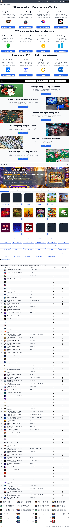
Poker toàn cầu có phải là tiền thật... (13, 469)
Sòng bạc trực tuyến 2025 (11, 461)
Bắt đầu (6, 182)
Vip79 (8, 332)
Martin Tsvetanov (10, 381)
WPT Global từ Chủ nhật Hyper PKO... (13, 361)
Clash (63, 204)
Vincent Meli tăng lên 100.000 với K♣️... (14, 475)
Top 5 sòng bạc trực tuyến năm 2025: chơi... (14, 460)
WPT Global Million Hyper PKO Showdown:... (15, 398)
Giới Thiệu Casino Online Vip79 (12, 331)
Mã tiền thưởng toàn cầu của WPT (13, 418)
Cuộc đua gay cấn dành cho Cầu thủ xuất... (14, 432)
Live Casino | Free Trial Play (61, 12)
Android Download (8, 36)
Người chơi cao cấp (52, 245)
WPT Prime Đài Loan (10, 427)
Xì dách (40, 238)
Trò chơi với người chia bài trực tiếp (17, 242)
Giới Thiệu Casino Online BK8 (12, 297)
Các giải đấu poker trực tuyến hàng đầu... (14, 448)
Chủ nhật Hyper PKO (10, 363)
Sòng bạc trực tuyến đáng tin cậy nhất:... (14, 346)
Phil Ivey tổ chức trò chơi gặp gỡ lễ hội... (14, 457)
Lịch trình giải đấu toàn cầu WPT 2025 (13, 306)
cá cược (8, 273)
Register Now (43, 36)
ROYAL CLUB (40, 233)
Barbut (5, 233)
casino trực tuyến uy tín (55, 526)
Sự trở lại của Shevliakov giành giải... (13, 303)
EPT (7, 443)
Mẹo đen (8, 375)
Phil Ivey (8, 458)
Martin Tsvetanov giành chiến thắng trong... (15, 380)
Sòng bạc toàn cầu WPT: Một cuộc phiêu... (14, 371)
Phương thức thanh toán (17, 253)
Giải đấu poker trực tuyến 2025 (12, 449)
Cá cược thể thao (40, 242)
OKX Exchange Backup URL (60, 36)
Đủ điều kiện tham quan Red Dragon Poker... (15, 318)
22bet (8, 393)
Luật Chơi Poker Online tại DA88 (12, 386)
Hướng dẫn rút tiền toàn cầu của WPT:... (14, 423)
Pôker (63, 238)
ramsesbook (28, 219)
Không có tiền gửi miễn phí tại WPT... (13, 497)
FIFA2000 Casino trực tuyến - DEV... (13, 488)
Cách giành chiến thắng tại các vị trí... (13, 466)
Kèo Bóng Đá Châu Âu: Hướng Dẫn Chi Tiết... (15, 272)
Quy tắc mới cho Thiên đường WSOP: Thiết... (15, 454)
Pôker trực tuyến (28, 249)
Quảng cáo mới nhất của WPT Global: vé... (14, 451)
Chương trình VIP (17, 245)
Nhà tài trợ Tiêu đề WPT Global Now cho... (14, 408)
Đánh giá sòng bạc (63, 245)
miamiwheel (40, 219)
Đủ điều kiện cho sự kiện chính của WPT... (14, 278)
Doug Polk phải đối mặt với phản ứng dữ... (14, 445)
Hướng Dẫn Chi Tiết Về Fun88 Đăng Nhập (14, 321)
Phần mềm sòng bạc (29, 253)
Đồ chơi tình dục (10, 440)
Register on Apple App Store (25, 36)
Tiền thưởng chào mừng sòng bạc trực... (14, 269)
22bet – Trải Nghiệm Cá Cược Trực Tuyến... (14, 392)
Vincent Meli (9, 477)
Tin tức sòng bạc (52, 253)
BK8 (7, 298)
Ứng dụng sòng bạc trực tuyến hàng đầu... (14, 414)
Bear (52, 204)
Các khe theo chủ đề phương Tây (12, 437)
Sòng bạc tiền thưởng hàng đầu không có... (14, 395)
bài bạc (8, 338)
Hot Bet (28, 204)
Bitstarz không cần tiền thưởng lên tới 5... (14, 377)
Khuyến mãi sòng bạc (63, 249)
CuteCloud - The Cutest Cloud (8, 60)
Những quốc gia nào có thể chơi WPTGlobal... (15, 482)
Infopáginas (9, 401)
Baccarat (17, 233)
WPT (7, 295)
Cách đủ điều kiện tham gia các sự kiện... (14, 312)
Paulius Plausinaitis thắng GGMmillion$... (14, 337)
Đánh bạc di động (28, 245)
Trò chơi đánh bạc (17, 238)
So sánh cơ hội (52, 249)
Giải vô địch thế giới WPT (11, 430)
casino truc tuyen (29, 256)
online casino (17, 256)
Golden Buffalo (5, 204)
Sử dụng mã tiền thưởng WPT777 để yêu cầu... (15, 417)
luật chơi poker (9, 387)
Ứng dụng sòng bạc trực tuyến (12, 415)
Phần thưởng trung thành (41, 253)
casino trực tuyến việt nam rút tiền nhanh (41, 256)
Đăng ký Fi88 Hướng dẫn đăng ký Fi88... (14, 478)
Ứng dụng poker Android (11, 301)
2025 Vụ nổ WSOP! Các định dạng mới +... (14, 491)
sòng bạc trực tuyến (51, 1)
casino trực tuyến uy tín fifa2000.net (13, 282)
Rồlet (52, 238)
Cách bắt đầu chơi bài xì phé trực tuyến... (14, 485)
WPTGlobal (9, 483)
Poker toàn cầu (9, 470)
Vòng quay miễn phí (5, 253)
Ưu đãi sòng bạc (5, 245)
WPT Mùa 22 (9, 433)
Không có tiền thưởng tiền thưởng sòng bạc (15, 396)
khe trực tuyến (9, 467)
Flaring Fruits (5, 219)
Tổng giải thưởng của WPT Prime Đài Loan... (14, 426)
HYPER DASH (9, 341)
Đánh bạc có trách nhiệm (41, 245)
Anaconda (17, 219)
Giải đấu (17, 249)
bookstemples (52, 219)
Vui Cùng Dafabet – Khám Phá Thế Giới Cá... (14, 472)
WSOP (8, 304)
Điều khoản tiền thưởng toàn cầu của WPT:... (15, 463)
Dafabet (8, 473)
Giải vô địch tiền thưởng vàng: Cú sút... (14, 358)
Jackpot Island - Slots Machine (64, 233)
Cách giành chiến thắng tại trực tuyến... (14, 374)
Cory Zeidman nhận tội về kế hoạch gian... (14, 291)
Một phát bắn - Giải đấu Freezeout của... (14, 349)
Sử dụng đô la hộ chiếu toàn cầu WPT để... (14, 389)
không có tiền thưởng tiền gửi (12, 378)
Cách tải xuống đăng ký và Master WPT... (14, 343)
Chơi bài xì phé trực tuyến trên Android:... (14, 300)
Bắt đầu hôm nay (46, 94)
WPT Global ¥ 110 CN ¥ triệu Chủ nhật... (14, 288)
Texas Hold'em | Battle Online (26, 12)
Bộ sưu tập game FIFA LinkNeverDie (13, 281)
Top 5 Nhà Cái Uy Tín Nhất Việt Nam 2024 (14, 352)
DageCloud (60, 60)
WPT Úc (8, 286)
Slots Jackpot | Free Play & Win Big (8, 12)
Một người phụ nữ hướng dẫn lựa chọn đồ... (15, 438)
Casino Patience (63, 219)
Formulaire (9, 365)
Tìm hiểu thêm (14, 182)
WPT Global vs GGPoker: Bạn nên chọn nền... (15, 328)
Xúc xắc (63, 242)
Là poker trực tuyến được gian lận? (13, 275)
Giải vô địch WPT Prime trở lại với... (13, 294)
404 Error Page (9, 368)
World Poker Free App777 (16, 174)
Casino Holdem (29, 233)
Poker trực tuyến (10, 276)
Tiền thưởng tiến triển (29, 242)
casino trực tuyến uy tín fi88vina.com (13, 480)
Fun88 (8, 323)
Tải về (67, 1)
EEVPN (26, 60)
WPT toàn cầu (9, 279)
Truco (17, 204)
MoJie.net (43, 60)
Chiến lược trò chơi (5, 249)
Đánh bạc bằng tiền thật (64, 253)
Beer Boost (40, 204)
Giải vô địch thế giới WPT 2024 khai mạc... (14, 429)
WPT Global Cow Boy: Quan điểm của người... (15, 435)
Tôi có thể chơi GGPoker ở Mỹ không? (13, 309)
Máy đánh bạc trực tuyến (52, 242)
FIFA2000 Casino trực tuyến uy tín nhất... (14, 334)
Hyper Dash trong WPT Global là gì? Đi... (14, 340)
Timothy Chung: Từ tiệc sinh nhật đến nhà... (15, 324)
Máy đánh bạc (28, 238)
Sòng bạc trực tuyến (5, 238)
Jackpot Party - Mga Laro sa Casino (52, 233)
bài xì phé (8, 406)
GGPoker (8, 310)
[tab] (4, 190)
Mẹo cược (40, 249)
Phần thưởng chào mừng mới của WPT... (14, 355)
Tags (3, 4)
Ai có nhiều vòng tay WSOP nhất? (13, 420)
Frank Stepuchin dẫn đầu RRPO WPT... (13, 405)
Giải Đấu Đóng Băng (8, 4)
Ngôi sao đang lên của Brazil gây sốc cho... (14, 442)
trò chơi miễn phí (41, 1)
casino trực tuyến (5, 256)
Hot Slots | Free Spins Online (43, 12)
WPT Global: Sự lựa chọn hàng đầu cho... (14, 315)
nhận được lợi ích (60, 1)
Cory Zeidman (9, 292)
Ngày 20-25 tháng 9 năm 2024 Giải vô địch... (15, 284)
